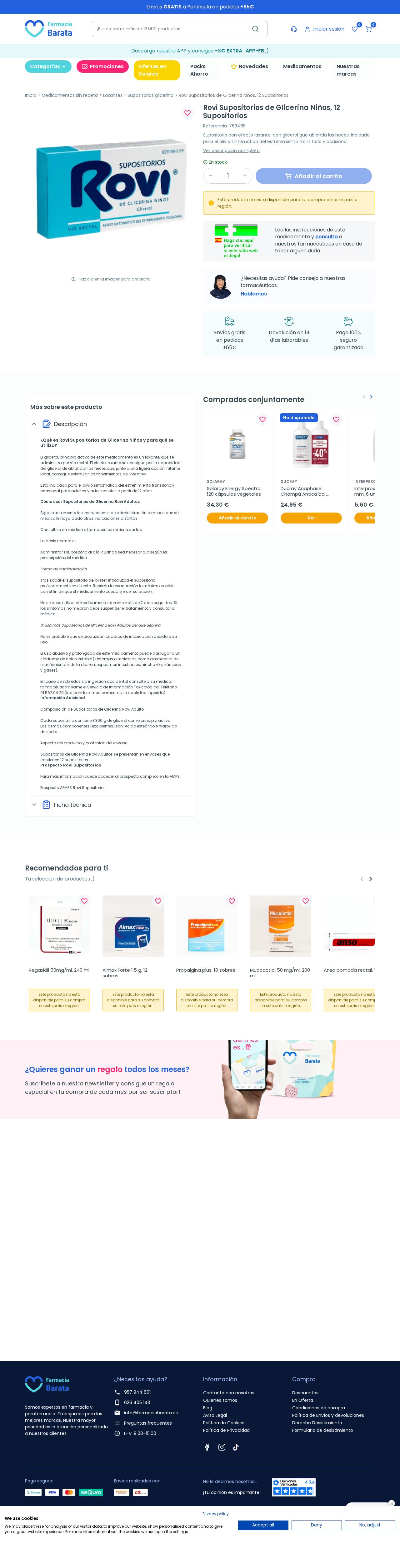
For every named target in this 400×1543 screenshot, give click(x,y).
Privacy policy (215, 1513)
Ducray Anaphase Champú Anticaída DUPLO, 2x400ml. (303, 491)
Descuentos (305, 1393)
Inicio (30, 95)
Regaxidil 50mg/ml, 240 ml (59, 970)
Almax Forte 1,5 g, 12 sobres (125, 973)
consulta (326, 236)
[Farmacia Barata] (48, 28)
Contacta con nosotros (228, 1393)
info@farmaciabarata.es (151, 1413)
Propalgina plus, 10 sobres (205, 970)
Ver (311, 518)
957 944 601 (137, 1392)
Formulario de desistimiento (322, 1430)
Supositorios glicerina (150, 95)
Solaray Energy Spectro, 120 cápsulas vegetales (235, 491)
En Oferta (302, 1400)
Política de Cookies (223, 1423)
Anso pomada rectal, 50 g (354, 970)
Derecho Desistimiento (317, 1423)
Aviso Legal (215, 1415)
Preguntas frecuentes (148, 1423)
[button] (368, 29)
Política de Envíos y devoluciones (328, 1415)
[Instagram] (222, 1447)
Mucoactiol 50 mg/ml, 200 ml (280, 973)
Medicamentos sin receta (70, 95)
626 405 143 (137, 1402)
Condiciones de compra (318, 1408)
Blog (207, 1408)
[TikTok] (236, 1447)
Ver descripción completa (231, 150)
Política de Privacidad (226, 1430)
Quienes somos (220, 1400)
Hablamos (254, 293)
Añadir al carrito (238, 518)
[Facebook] (207, 1447)
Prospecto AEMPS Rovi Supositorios (73, 787)
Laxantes (112, 95)
